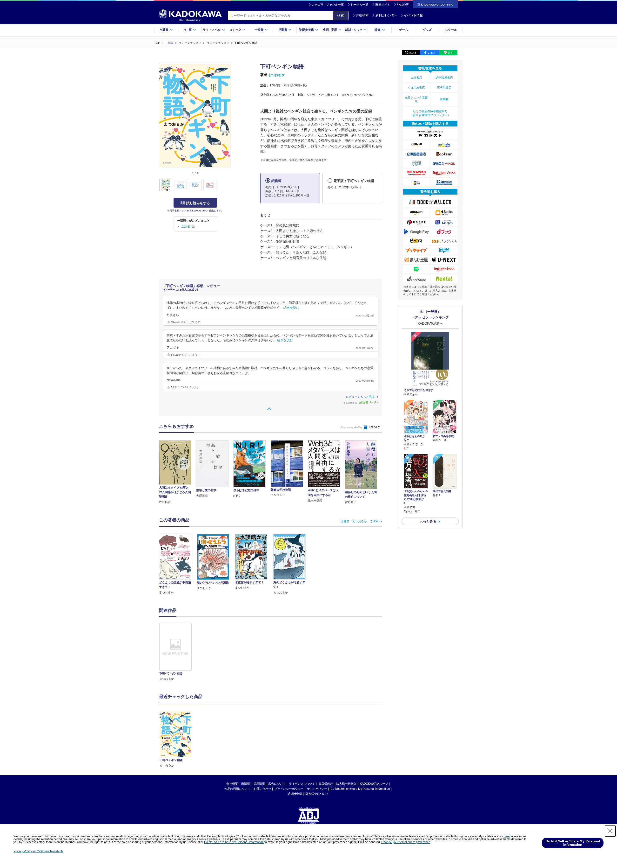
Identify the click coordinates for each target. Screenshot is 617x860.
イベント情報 (413, 15)
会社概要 (232, 783)
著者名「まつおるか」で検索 (359, 521)
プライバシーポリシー (289, 788)
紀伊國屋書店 (444, 77)
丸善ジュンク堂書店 (416, 99)
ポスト (413, 52)
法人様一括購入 (346, 783)
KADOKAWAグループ (374, 783)
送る (450, 52)
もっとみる (428, 521)
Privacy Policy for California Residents (38, 851)
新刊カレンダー (386, 15)
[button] (234, 185)
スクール (451, 30)
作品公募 (403, 4)
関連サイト (383, 4)
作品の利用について (237, 788)
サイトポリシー (317, 788)
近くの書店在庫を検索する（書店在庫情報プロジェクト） (430, 113)
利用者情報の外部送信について (308, 794)
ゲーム (403, 30)
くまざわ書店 (416, 87)
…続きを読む (289, 307)
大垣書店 (416, 77)
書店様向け (325, 783)
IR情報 (245, 783)
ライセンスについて (302, 783)
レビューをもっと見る (360, 397)
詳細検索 (362, 15)
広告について (277, 783)
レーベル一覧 (359, 4)
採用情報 (259, 783)
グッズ (427, 30)
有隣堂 (444, 99)
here (507, 836)
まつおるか (276, 75)
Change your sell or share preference (405, 842)
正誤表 (186, 226)
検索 (340, 15)
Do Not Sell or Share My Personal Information (360, 788)
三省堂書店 (444, 87)
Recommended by (352, 427)
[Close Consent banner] (610, 831)
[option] (178, 652)
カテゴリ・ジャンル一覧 (328, 4)
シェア (432, 52)
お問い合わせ (262, 788)
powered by (351, 402)
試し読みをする (198, 203)
